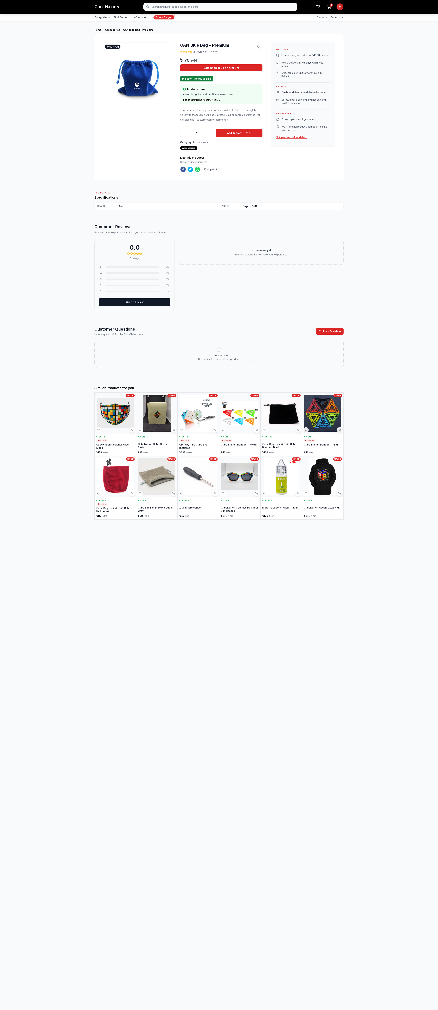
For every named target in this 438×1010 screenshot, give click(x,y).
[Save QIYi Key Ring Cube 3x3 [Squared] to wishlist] (181, 430)
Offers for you (164, 17)
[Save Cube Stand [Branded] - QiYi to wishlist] (306, 430)
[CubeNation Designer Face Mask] (115, 424)
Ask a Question (332, 331)
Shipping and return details (291, 137)
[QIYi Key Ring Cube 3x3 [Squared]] (198, 424)
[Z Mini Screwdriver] (198, 487)
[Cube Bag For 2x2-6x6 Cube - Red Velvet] (115, 487)
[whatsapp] (197, 169)
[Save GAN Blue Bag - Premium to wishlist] (258, 46)
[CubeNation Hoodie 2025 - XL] (323, 487)
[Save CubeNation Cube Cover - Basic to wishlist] (140, 430)
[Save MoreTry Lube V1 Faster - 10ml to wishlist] (264, 493)
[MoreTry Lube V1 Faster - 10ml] (281, 487)
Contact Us (337, 17)
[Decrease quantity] (184, 133)
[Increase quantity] (209, 133)
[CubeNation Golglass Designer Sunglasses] (240, 487)
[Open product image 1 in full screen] (138, 78)
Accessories (112, 29)
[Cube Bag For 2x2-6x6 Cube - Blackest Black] (281, 424)
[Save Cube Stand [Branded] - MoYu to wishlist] (223, 430)
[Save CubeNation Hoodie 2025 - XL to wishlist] (306, 493)
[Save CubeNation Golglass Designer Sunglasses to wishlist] (223, 493)
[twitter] (190, 169)
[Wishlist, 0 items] (317, 6)
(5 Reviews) (200, 51)
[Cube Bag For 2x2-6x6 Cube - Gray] (157, 487)
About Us (322, 17)
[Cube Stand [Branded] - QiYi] (323, 424)
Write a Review (135, 302)
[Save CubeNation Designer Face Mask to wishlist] (98, 430)
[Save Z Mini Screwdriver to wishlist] (181, 493)
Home (97, 29)
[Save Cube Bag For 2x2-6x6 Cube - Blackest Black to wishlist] (264, 430)
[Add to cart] (132, 430)
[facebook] (183, 169)
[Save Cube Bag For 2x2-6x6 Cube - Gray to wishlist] (140, 493)
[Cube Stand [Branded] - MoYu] (240, 424)
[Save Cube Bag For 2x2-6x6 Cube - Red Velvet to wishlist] (98, 493)
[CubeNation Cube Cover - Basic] (157, 424)
